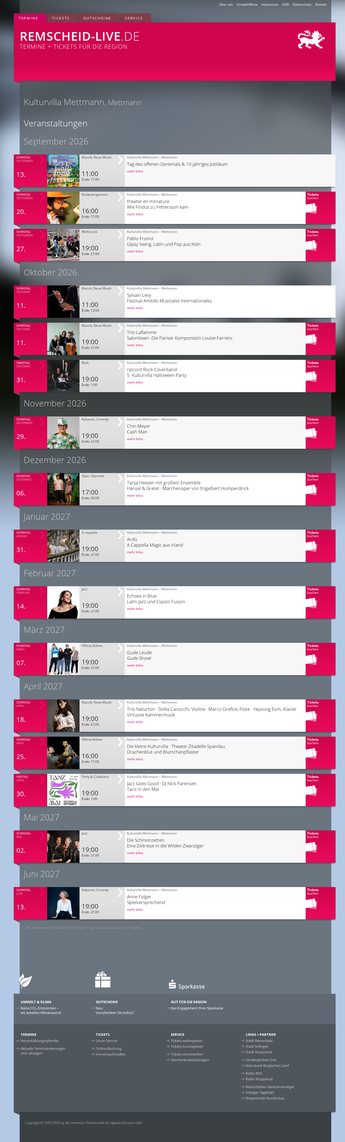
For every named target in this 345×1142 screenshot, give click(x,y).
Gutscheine (97, 18)
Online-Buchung (109, 1048)
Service (134, 18)
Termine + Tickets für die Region (80, 39)
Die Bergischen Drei (261, 1059)
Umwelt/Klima (247, 4)
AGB (285, 4)
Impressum (269, 4)
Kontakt (321, 4)
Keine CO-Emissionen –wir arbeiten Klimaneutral (40, 1010)
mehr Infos (135, 171)
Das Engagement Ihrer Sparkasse (197, 1008)
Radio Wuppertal (259, 1079)
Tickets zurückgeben (187, 1046)
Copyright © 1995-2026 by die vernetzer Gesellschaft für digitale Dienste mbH (83, 1122)
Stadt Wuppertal (259, 1052)
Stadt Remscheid (259, 1040)
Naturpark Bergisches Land (267, 1065)
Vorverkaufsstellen (111, 1054)
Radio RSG (254, 1073)
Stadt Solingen (257, 1046)
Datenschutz (302, 4)
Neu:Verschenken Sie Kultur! (114, 1010)
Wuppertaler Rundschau (265, 1098)
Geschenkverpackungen (190, 1059)
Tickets (61, 18)
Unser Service (106, 1040)
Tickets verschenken (187, 1054)
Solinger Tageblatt (260, 1092)
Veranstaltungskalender (39, 1040)
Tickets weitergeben (186, 1040)
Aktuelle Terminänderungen (42, 1050)
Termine (28, 18)
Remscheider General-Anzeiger (270, 1086)
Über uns (226, 4)
